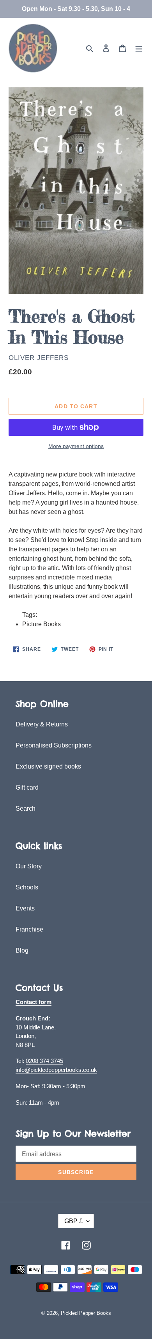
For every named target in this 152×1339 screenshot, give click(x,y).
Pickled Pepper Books (86, 1313)
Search (25, 808)
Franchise (29, 929)
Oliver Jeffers (39, 357)
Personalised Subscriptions (54, 745)
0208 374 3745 (44, 1060)
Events (25, 908)
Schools (27, 887)
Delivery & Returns (42, 724)
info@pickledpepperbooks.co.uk (56, 1069)
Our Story (29, 866)
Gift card (27, 787)
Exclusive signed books (48, 766)
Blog (22, 950)
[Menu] (139, 48)
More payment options (76, 446)
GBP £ (73, 1221)
